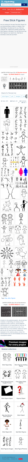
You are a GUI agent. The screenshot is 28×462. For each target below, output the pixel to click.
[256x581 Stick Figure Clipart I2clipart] (11, 264)
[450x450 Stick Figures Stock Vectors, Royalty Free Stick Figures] (20, 112)
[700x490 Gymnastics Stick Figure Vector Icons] (9, 137)
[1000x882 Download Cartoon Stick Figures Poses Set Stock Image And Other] (7, 183)
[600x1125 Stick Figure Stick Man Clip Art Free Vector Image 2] (11, 273)
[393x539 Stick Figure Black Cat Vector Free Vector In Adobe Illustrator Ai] (14, 162)
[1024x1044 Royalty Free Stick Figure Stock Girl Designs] (6, 240)
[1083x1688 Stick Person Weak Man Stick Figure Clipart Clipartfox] (23, 162)
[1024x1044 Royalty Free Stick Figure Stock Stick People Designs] (20, 240)
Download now (15, 12)
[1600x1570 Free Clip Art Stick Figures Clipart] (20, 206)
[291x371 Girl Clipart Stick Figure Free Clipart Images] (4, 230)
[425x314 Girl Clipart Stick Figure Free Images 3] (21, 230)
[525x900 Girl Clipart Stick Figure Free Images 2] (11, 230)
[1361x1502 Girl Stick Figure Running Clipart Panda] (21, 219)
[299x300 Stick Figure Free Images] (6, 112)
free (6, 298)
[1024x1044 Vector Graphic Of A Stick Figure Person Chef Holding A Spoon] (6, 125)
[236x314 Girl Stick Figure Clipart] (4, 162)
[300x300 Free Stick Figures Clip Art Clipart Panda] (7, 219)
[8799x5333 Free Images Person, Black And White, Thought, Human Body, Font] (10, 194)
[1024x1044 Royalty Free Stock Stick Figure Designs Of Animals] (20, 253)
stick (9, 298)
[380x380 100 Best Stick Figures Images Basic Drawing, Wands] (20, 125)
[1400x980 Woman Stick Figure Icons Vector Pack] (19, 282)
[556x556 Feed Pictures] (21, 183)
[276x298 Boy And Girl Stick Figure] (23, 172)
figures (13, 298)
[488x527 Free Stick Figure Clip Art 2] (21, 150)
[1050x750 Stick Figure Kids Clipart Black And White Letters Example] (20, 264)
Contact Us (14, 459)
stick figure (5, 96)
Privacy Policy (6, 459)
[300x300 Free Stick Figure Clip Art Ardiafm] (7, 150)
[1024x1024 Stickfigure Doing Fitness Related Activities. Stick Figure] (5, 282)
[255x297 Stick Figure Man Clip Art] (4, 273)
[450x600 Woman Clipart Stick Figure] (4, 292)
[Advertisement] (14, 51)
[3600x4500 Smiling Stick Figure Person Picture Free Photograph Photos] (4, 264)
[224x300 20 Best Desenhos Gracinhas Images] (14, 172)
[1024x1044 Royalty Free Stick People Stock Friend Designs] (6, 253)
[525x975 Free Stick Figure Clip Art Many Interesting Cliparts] (24, 194)
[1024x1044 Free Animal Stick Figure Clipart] (6, 206)
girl (12, 96)
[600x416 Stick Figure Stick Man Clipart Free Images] (21, 273)
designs (18, 96)
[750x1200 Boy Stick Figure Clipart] (23, 137)
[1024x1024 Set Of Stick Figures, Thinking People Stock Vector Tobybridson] (5, 172)
